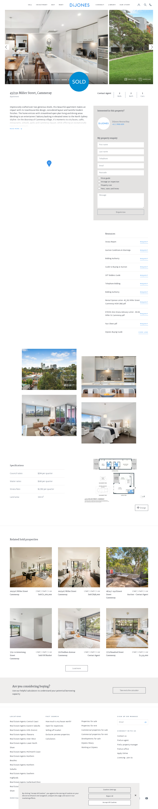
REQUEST (144, 242)
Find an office (123, 749)
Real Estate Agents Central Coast (24, 721)
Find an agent (123, 740)
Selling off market (53, 730)
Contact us (122, 736)
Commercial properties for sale (94, 730)
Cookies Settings (109, 789)
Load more (76, 668)
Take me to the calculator (129, 690)
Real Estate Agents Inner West (23, 739)
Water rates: (15, 481)
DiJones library (87, 743)
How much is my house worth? (58, 721)
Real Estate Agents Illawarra (22, 734)
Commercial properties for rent (94, 734)
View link (143, 332)
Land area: (15, 497)
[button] (30, 5)
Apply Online (122, 753)
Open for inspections (54, 726)
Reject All (109, 796)
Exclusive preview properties (58, 734)
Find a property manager (127, 744)
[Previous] (6, 47)
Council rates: (16, 473)
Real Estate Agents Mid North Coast (25, 752)
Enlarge (143, 508)
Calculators (50, 739)
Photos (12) (132, 79)
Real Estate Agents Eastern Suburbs (25, 726)
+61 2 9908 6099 (118, 124)
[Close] (135, 795)
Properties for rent (89, 725)
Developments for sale (91, 738)
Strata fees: (15, 489)
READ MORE (15, 128)
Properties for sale (89, 721)
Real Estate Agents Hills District (23, 730)
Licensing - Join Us (125, 757)
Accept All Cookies (110, 802)
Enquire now (120, 212)
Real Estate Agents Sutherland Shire (25, 782)
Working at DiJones (89, 747)
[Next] (151, 47)
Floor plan (147, 79)
